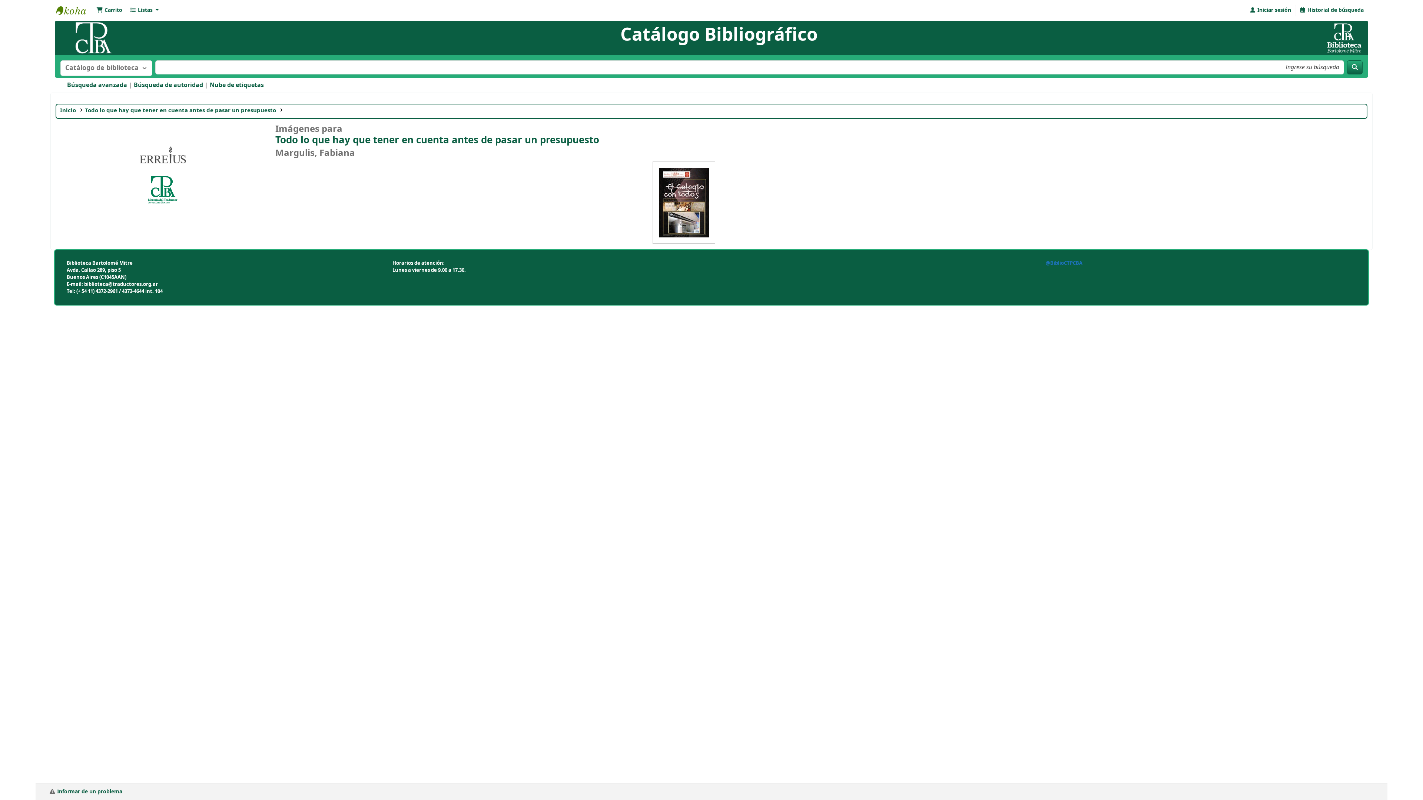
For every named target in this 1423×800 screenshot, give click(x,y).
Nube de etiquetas (237, 85)
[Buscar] (1355, 67)
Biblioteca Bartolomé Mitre (74, 10)
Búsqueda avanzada (97, 85)
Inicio (68, 110)
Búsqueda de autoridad (168, 85)
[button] (109, 10)
